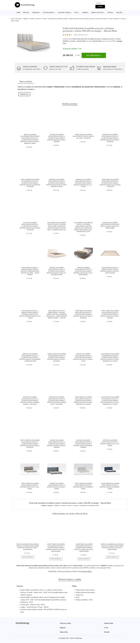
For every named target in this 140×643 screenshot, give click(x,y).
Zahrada (85, 12)
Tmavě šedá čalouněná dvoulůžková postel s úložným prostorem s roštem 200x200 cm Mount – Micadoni (83, 314)
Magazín (63, 627)
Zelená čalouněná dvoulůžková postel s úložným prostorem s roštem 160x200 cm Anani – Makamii (83, 443)
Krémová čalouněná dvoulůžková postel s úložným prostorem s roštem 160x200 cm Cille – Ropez (83, 183)
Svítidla (110, 12)
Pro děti (119, 12)
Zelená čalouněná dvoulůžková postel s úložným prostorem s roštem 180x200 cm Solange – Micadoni (30, 226)
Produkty (18, 18)
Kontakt (106, 632)
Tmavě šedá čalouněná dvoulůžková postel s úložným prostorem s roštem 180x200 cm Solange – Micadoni (110, 183)
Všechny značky (65, 623)
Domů (18, 12)
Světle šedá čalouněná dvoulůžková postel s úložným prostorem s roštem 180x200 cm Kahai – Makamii (110, 314)
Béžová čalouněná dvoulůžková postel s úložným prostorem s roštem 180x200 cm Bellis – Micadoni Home (57, 271)
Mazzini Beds (97, 41)
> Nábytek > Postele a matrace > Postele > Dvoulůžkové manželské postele (45, 18)
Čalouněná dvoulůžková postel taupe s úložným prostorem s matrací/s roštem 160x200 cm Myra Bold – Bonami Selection (56, 226)
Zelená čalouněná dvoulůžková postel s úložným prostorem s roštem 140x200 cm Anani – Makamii (56, 443)
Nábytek (26, 12)
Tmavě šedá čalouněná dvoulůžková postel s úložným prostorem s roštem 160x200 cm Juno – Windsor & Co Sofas (83, 400)
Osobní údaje (108, 623)
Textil (76, 12)
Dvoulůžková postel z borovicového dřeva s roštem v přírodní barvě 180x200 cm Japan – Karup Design (30, 271)
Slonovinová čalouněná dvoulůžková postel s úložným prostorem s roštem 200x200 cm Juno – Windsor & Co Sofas (110, 357)
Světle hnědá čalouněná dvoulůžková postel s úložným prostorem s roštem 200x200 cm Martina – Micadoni (30, 183)
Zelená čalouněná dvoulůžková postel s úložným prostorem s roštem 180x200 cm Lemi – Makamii (56, 138)
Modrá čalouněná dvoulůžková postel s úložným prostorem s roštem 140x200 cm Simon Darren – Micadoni (30, 400)
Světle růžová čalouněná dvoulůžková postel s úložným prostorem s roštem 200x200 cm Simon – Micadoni (30, 443)
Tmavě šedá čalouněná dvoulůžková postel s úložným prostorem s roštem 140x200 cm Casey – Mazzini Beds (84, 547)
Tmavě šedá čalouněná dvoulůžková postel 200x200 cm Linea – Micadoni (83, 136)
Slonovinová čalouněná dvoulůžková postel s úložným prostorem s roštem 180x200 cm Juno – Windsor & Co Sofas (110, 400)
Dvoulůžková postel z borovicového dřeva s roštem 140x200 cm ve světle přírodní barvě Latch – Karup (30, 314)
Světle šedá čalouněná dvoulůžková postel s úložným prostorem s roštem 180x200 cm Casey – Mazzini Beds (56, 547)
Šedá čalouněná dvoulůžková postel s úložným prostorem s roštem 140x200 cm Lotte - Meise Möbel (83, 271)
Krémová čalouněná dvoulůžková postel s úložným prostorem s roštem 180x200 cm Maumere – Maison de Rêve (29, 357)
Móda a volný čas (97, 12)
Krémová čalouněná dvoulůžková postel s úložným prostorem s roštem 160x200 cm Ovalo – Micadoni (110, 138)
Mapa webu (64, 632)
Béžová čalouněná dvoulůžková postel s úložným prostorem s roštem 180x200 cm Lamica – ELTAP (83, 357)
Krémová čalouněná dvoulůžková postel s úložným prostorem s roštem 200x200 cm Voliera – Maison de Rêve (56, 183)
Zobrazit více (24, 94)
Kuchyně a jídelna (64, 12)
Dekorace (35, 12)
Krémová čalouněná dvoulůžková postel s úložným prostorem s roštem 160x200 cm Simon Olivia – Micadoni (56, 400)
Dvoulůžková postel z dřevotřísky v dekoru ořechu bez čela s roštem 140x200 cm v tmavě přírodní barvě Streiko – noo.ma (56, 314)
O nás (106, 627)
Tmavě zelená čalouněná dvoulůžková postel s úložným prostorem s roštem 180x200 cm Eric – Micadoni (56, 357)
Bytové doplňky (48, 12)
